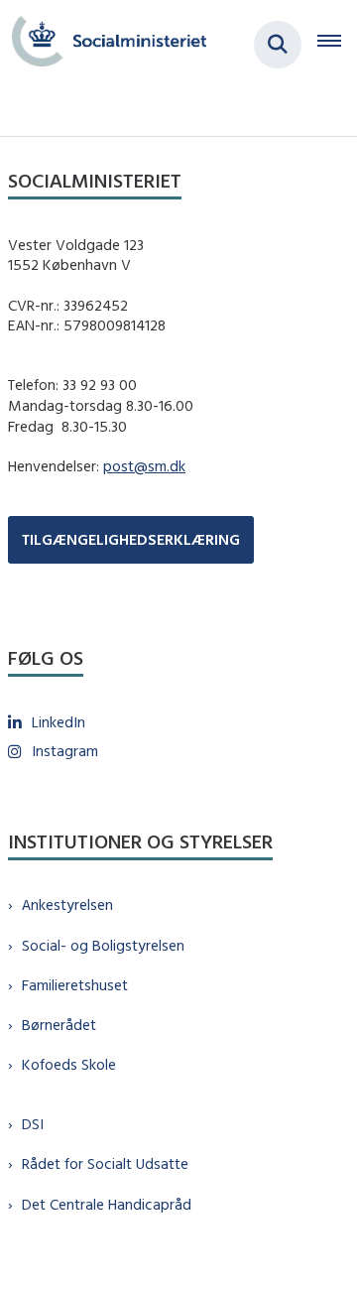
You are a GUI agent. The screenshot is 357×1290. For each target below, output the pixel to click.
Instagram (65, 750)
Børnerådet (59, 1024)
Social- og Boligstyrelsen (103, 945)
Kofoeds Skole (69, 1064)
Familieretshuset (75, 984)
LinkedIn (58, 721)
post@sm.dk (144, 465)
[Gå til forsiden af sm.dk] (103, 44)
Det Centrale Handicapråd (106, 1204)
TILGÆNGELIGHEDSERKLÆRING (131, 539)
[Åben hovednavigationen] (337, 45)
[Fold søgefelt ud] (277, 44)
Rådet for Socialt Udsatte (105, 1163)
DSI (33, 1123)
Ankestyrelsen (67, 904)
